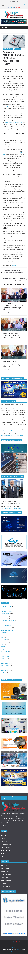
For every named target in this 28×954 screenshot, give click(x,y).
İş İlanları (3, 883)
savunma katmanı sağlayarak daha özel (13, 122)
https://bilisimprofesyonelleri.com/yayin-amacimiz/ (12, 435)
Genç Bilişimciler (5, 635)
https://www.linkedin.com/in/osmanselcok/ (11, 508)
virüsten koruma (8, 106)
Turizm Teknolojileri (5, 663)
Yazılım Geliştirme (5, 670)
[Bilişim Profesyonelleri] (14, 802)
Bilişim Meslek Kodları (6, 625)
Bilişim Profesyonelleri (7, 48)
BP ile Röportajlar (5, 886)
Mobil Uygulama (5, 651)
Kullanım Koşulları (5, 850)
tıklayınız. (13, 265)
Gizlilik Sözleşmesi (5, 847)
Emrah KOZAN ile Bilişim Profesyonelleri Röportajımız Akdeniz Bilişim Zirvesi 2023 (12, 364)
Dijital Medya (4, 632)
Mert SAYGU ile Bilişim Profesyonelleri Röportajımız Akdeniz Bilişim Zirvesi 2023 (12, 335)
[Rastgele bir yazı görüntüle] (25, 27)
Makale (3, 644)
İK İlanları (3, 838)
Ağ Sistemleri (4, 609)
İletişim (3, 856)
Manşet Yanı (4, 649)
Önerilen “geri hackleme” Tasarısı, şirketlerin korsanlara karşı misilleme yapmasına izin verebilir (13, 273)
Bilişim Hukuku (4, 623)
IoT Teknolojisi (4, 639)
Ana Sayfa (3, 835)
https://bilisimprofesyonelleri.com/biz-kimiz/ (13, 431)
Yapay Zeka (4, 668)
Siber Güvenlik (17, 48)
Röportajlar (3, 658)
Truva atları (13, 119)
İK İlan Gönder (4, 841)
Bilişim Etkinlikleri (5, 616)
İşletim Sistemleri (5, 642)
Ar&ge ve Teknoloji (5, 613)
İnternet (3, 637)
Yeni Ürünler (4, 672)
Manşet (3, 646)
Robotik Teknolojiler (5, 656)
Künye (2, 853)
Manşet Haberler (5, 871)
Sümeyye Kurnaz (15, 67)
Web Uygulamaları (5, 665)
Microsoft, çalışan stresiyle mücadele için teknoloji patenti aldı (14, 279)
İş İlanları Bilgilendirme (6, 844)
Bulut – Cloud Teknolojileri (7, 630)
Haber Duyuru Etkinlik (6, 874)
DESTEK (24, 824)
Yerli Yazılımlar (4, 675)
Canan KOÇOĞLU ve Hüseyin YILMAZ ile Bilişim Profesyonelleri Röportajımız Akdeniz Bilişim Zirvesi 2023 (14, 306)
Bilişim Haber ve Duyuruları (7, 620)
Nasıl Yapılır (3, 653)
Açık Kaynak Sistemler (6, 606)
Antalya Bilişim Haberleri (6, 611)
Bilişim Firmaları (4, 618)
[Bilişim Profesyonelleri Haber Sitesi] (3, 27)
